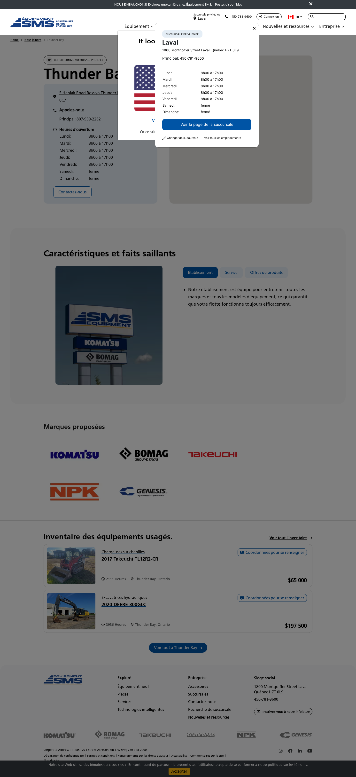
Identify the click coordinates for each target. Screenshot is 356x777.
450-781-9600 (192, 58)
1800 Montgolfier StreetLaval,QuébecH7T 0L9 (200, 50)
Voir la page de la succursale (206, 124)
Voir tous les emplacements (222, 138)
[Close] (254, 28)
